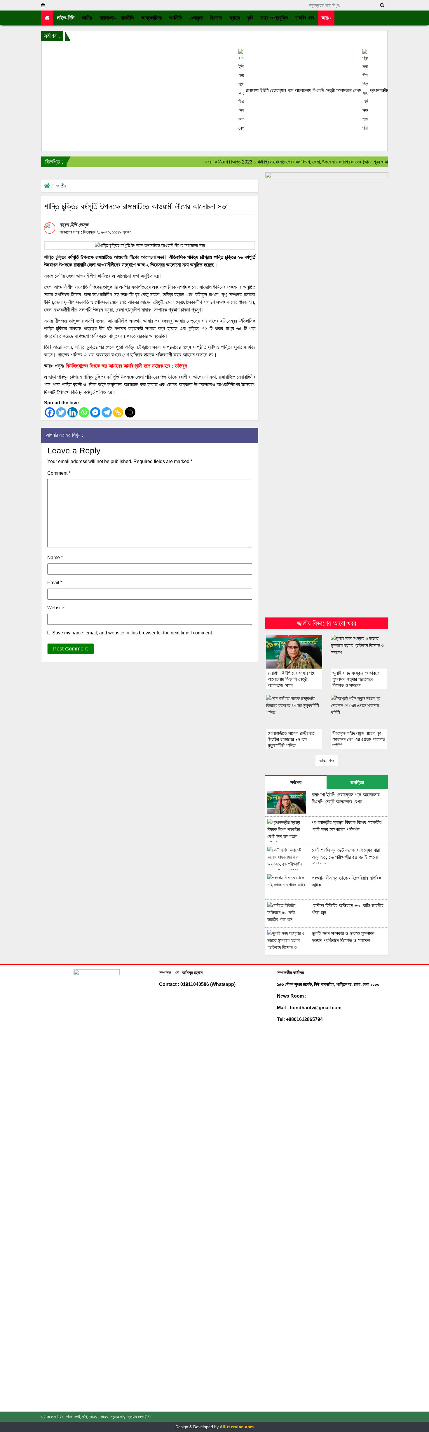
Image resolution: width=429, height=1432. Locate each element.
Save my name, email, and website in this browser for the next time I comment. (132, 632)
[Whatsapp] (84, 412)
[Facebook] (50, 412)
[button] (87, 18)
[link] (326, 18)
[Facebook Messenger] (95, 412)
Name (55, 557)
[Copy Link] (118, 412)
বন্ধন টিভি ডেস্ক (74, 225)
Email (54, 582)
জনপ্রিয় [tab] (357, 782)
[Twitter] (61, 412)
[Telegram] (107, 412)
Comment (58, 473)
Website (55, 607)
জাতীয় (61, 186)
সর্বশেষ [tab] (295, 782)
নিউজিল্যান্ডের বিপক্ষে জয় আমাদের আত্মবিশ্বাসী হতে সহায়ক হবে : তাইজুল (126, 366)
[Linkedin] (72, 412)
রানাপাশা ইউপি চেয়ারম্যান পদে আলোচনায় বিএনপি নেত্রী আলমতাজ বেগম (271, 90)
